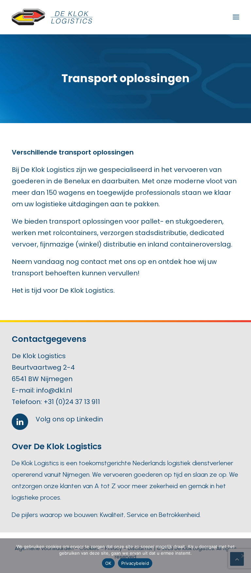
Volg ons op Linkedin (69, 419)
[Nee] (243, 555)
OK (108, 563)
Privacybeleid (135, 563)
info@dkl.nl (54, 390)
